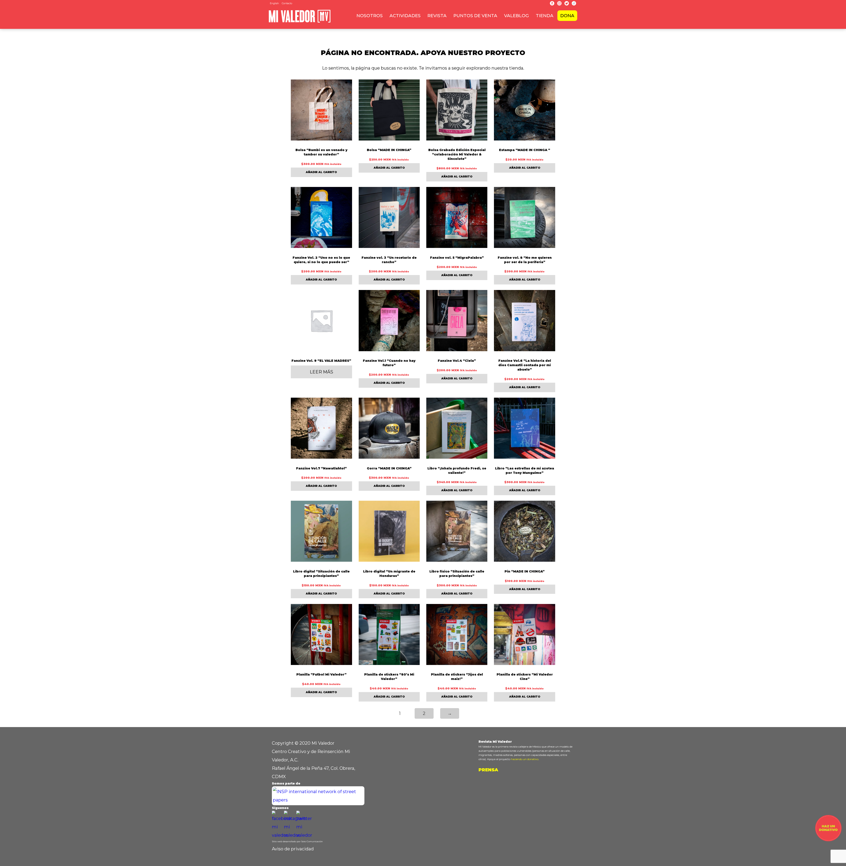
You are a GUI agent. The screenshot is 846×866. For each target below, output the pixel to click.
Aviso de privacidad (293, 848)
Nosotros (369, 15)
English (274, 3)
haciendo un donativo (524, 759)
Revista (437, 15)
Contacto (287, 3)
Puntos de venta (475, 15)
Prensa (488, 769)
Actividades (405, 15)
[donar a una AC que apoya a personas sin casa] (828, 839)
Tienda (544, 15)
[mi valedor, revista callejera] (299, 21)
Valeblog (516, 15)
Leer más (321, 372)
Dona (567, 15)
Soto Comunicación (312, 841)
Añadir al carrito (321, 172)
